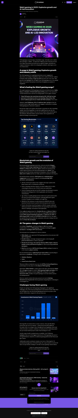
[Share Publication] (65, 2)
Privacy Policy (47, 399)
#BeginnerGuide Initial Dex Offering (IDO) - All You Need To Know (34, 370)
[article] (39, 372)
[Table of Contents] (1, 209)
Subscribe (69, 2)
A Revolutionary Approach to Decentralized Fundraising (30, 372)
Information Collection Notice (38, 399)
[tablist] (22, 366)
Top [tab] (21, 366)
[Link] (18, 71)
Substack (33, 415)
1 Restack (27, 358)
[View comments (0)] (30, 374)
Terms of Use (44, 398)
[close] (49, 383)
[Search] (63, 2)
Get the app (44, 413)
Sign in (74, 2)
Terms (43, 410)
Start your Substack (36, 413)
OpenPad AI (24, 13)
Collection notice (48, 410)
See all (22, 394)
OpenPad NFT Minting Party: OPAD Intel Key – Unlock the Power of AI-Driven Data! (33, 378)
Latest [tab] (24, 366)
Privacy (40, 410)
